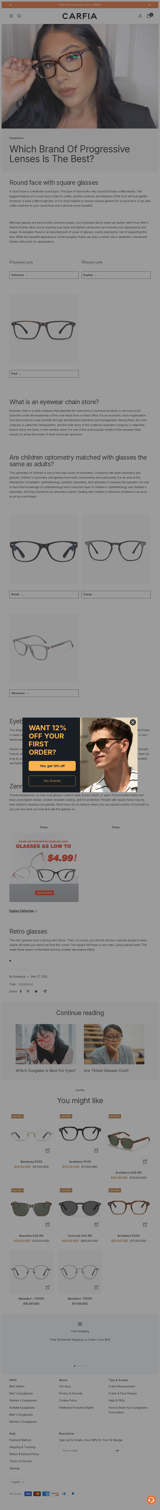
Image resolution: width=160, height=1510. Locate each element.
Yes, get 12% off (52, 766)
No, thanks (52, 781)
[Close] (133, 722)
